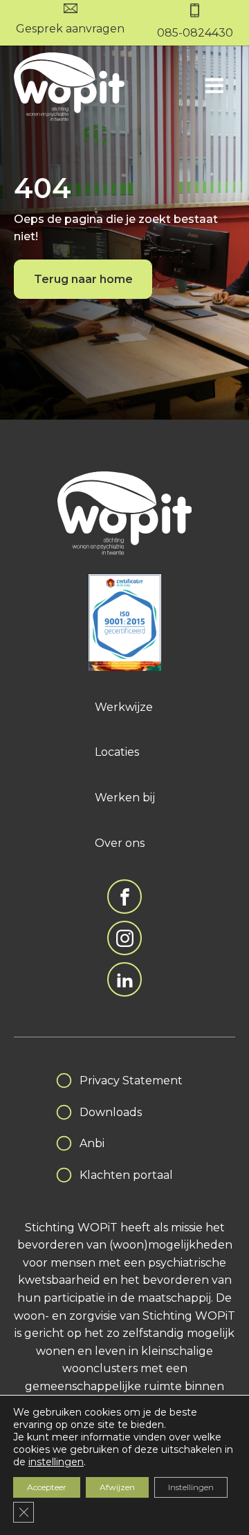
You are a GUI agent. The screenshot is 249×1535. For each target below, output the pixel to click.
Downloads (111, 1112)
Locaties (117, 752)
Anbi (92, 1143)
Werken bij (125, 797)
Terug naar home (83, 279)
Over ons (120, 843)
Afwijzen (117, 1487)
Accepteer (46, 1487)
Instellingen (191, 1487)
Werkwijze (124, 707)
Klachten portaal (126, 1175)
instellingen (56, 1462)
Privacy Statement (131, 1080)
